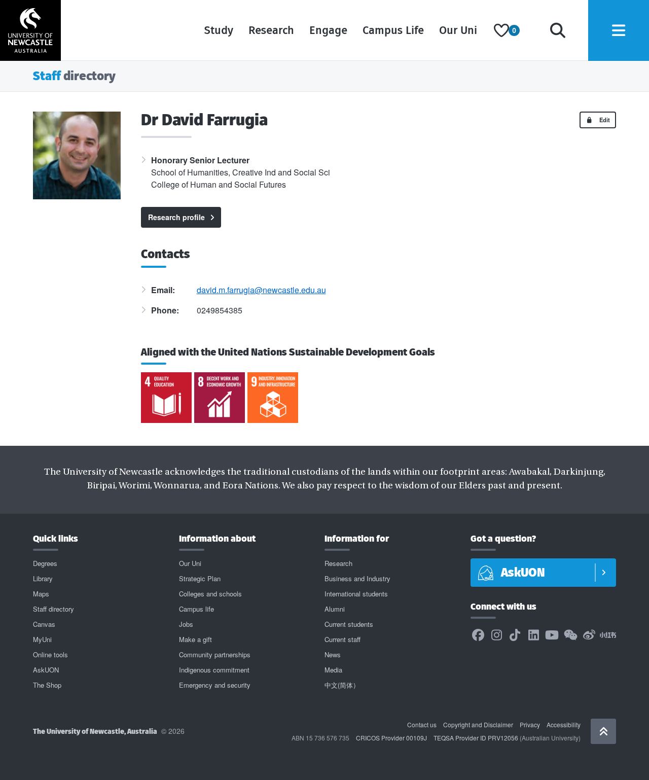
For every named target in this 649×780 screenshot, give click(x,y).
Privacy (530, 724)
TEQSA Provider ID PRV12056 (476, 737)
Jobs (186, 624)
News (332, 654)
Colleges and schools (210, 593)
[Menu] (618, 30)
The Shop (47, 685)
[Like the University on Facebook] (478, 635)
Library (43, 578)
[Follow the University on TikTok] (515, 635)
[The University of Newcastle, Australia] (30, 30)
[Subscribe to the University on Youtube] (552, 635)
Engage (328, 30)
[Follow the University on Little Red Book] (608, 635)
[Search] (557, 30)
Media (333, 670)
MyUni (42, 639)
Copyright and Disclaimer (478, 724)
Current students (348, 624)
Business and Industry (357, 578)
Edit (604, 120)
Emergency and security (214, 685)
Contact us (422, 724)
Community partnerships (214, 654)
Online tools (50, 654)
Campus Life (393, 30)
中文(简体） (341, 685)
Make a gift (195, 639)
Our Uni (458, 30)
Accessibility (564, 724)
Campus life (196, 609)
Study (218, 30)
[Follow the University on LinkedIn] (533, 635)
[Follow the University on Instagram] (496, 635)
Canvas (44, 624)
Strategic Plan (200, 578)
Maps (41, 593)
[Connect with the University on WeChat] (570, 635)
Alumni (334, 609)
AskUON (46, 670)
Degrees (45, 563)
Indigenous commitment (214, 670)
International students (356, 593)
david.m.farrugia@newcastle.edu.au (261, 290)
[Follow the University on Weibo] (589, 635)
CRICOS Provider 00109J (391, 737)
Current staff (342, 639)
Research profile (176, 217)
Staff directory (53, 609)
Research (271, 30)
